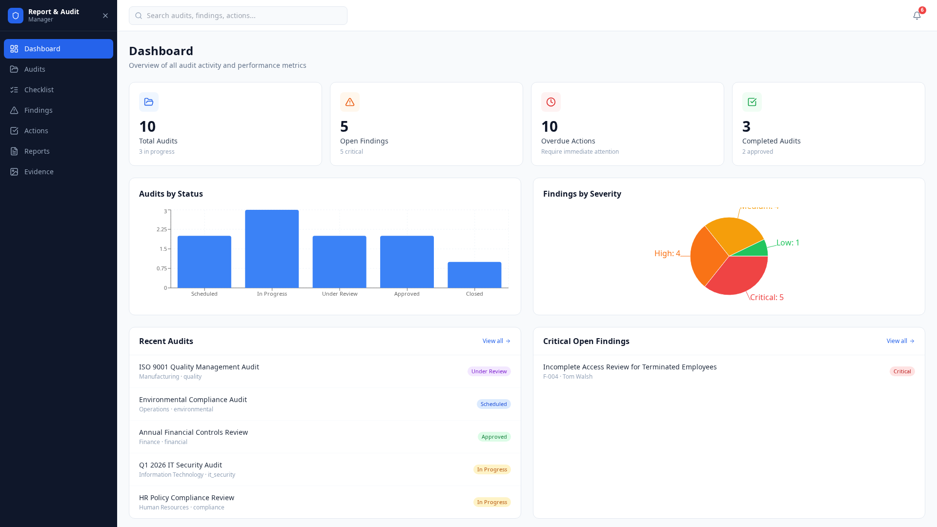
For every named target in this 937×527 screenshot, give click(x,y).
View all (493, 341)
